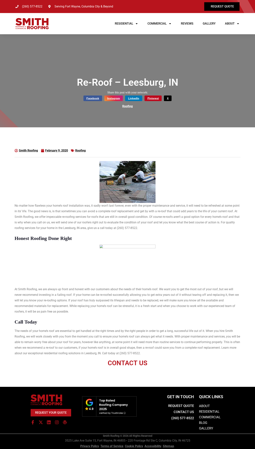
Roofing (127, 106)
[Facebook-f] (33, 422)
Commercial (157, 23)
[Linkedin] (49, 422)
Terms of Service (111, 446)
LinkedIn (133, 98)
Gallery (209, 23)
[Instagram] (57, 422)
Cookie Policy (134, 446)
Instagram (113, 98)
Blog (203, 423)
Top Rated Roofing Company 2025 (113, 404)
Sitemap (168, 446)
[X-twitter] (41, 422)
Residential (124, 23)
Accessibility (152, 446)
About (230, 23)
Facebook (92, 98)
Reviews (187, 23)
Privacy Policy (89, 446)
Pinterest (153, 98)
